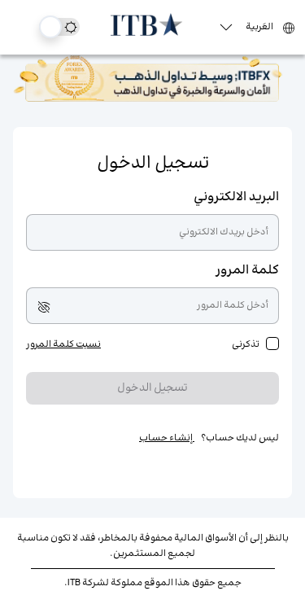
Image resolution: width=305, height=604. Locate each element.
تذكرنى (245, 344)
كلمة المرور (247, 270)
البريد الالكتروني (236, 197)
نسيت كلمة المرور (63, 344)
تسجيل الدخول (152, 388)
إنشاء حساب (166, 438)
